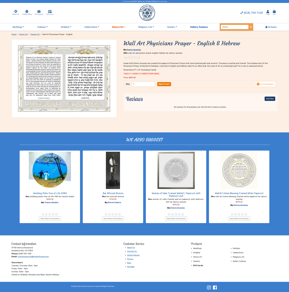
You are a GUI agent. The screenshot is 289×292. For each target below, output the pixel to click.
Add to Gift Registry (267, 84)
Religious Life (238, 257)
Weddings (197, 248)
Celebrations (238, 253)
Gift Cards (50, 14)
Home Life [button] (117, 27)
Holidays (236, 248)
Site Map (130, 267)
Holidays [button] (41, 27)
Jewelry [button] (171, 27)
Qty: (128, 84)
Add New (270, 99)
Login (268, 14)
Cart (274, 13)
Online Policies (133, 255)
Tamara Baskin (51, 202)
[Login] (268, 11)
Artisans (272, 27)
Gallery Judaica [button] (199, 27)
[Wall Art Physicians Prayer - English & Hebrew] (64, 78)
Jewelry (196, 261)
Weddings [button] (17, 27)
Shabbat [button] (65, 27)
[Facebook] (215, 287)
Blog (129, 263)
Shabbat (196, 253)
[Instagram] (209, 287)
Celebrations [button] (90, 27)
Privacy (130, 259)
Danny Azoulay (134, 50)
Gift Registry (39, 14)
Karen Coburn (114, 202)
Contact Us (132, 251)
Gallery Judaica (239, 261)
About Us (15, 14)
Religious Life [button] (145, 27)
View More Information (49, 219)
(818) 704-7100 (253, 12)
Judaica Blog (27, 14)
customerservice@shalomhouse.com (33, 257)
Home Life (197, 257)
